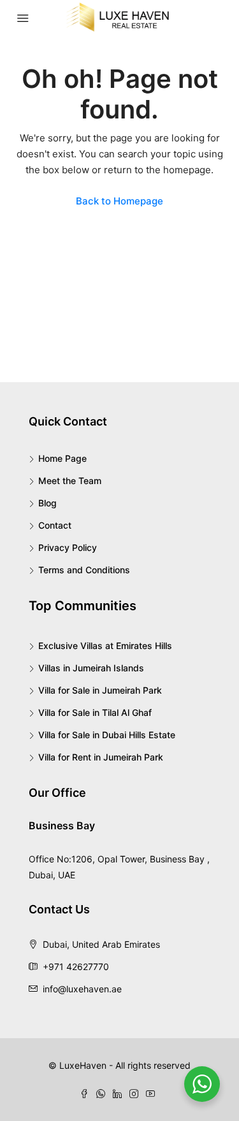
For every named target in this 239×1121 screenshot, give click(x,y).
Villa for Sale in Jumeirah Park (100, 690)
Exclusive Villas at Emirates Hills (105, 645)
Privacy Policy (67, 547)
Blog (47, 502)
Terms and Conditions (84, 569)
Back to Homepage (119, 201)
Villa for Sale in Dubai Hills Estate (106, 734)
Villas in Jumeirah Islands (91, 667)
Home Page (62, 458)
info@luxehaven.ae (82, 988)
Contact (54, 525)
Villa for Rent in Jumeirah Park (100, 757)
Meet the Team (69, 480)
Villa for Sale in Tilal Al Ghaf (95, 712)
